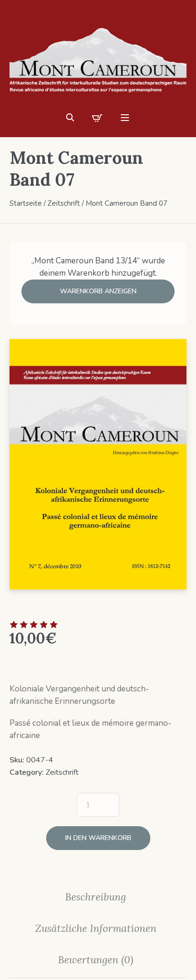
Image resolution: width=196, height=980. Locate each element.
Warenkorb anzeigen (98, 291)
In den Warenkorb (98, 837)
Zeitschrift (64, 203)
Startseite (26, 203)
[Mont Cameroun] (98, 58)
